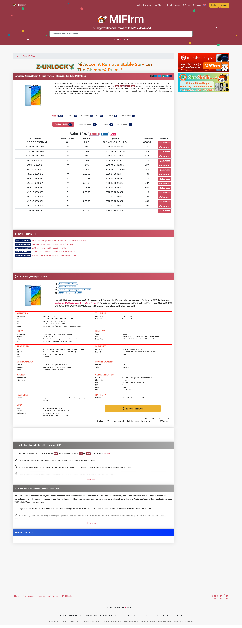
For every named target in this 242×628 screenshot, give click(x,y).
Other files (127, 115)
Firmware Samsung (165, 621)
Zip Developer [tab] (124, 124)
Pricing (187, 5)
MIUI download (86, 621)
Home (17, 56)
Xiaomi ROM (117, 621)
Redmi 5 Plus (29, 56)
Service (197, 5)
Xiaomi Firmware (54, 621)
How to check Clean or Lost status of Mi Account (53, 251)
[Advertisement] (116, 102)
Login (213, 5)
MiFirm (21, 4)
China (57, 115)
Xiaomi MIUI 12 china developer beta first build (52, 244)
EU (99, 115)
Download (166, 143)
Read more (91, 479)
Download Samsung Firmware (183, 621)
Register (224, 5)
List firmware (145, 5)
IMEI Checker (174, 5)
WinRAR (107, 453)
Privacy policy (29, 596)
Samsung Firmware (129, 621)
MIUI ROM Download (105, 621)
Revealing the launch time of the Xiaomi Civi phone (54, 255)
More (160, 5)
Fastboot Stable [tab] (62, 124)
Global (72, 115)
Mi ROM (94, 621)
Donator (41, 596)
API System (53, 596)
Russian (86, 115)
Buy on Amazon (134, 408)
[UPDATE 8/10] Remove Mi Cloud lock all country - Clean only (59, 240)
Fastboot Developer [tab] (86, 124)
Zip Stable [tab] (106, 124)
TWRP (111, 115)
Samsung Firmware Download (147, 621)
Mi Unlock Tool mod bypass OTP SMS (49, 248)
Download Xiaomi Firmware (70, 621)
